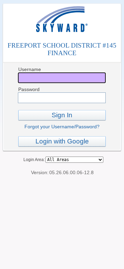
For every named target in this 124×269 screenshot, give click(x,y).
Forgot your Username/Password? (62, 126)
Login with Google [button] (62, 141)
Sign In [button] (62, 115)
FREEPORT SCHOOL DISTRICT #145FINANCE (62, 49)
